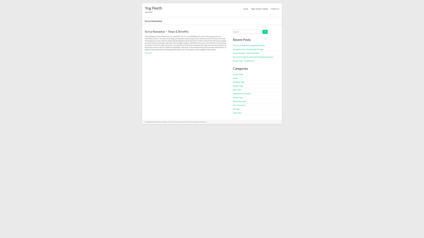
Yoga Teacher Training (259, 9)
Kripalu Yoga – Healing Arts (243, 61)
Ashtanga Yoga (238, 82)
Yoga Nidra (237, 113)
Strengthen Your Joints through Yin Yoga (248, 49)
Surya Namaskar (239, 105)
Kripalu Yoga (238, 97)
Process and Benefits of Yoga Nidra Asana (249, 45)
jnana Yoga (237, 90)
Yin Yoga (236, 109)
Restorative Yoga (239, 101)
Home (245, 9)
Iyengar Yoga (238, 86)
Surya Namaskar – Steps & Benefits (167, 31)
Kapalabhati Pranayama (242, 93)
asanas (235, 78)
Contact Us (275, 9)
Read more (148, 53)
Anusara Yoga (238, 74)
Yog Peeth (153, 8)
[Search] (265, 32)
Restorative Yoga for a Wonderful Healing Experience (253, 57)
